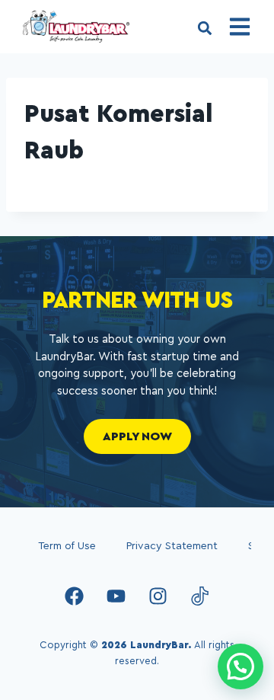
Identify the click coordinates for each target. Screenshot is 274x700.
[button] (204, 27)
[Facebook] (75, 596)
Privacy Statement (172, 546)
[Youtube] (116, 596)
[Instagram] (158, 596)
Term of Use (67, 546)
